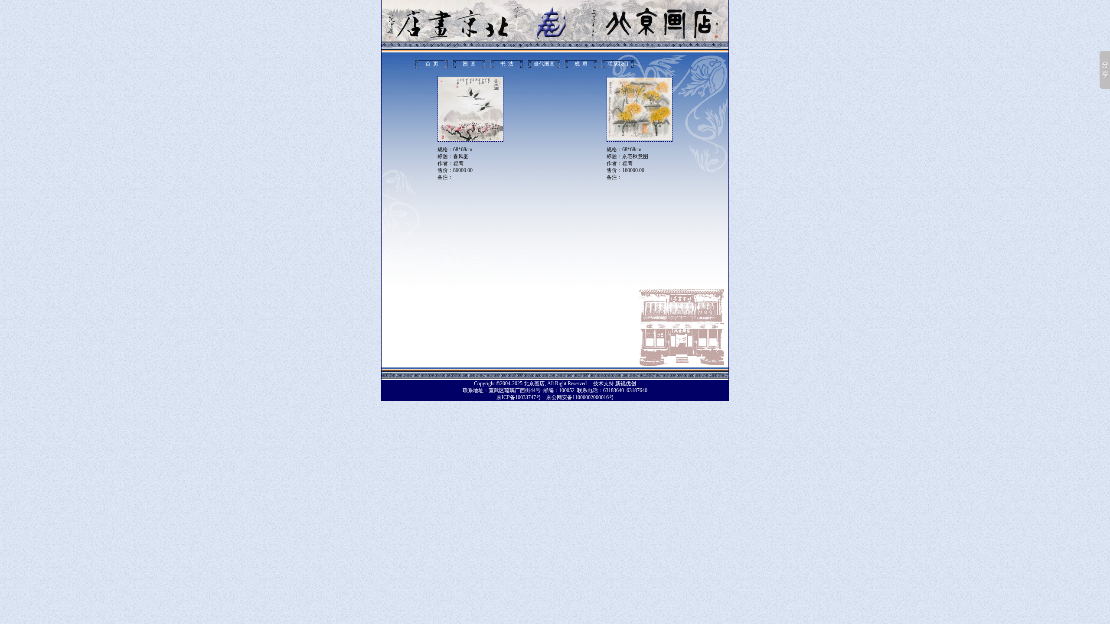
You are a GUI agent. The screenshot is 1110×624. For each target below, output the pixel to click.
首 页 (431, 64)
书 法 (506, 64)
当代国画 (544, 64)
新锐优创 (625, 383)
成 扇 (581, 64)
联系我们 (617, 64)
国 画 (469, 64)
